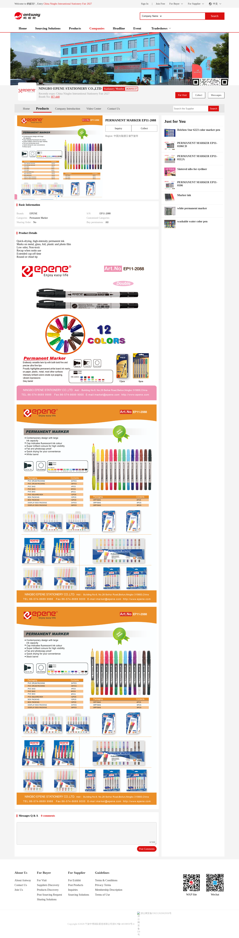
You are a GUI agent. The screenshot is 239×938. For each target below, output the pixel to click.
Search (213, 108)
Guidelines (102, 872)
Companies (96, 28)
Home (23, 28)
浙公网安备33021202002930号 (156, 913)
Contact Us (113, 108)
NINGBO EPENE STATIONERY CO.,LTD (70, 88)
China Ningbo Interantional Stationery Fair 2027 (68, 3)
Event (137, 28)
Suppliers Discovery (48, 885)
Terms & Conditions (106, 880)
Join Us (19, 889)
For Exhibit (74, 880)
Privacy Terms (103, 885)
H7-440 (55, 96)
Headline (119, 28)
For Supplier (76, 872)
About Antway (23, 880)
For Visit (182, 95)
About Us (21, 872)
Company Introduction (67, 108)
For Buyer (44, 872)
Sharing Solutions (47, 899)
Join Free (160, 3)
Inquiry (118, 128)
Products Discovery (48, 889)
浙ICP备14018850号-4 (123, 924)
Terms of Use (102, 894)
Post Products (75, 885)
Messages (216, 95)
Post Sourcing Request (49, 894)
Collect (198, 95)
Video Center (93, 108)
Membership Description (108, 889)
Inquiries (73, 889)
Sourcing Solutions (48, 28)
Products (75, 28)
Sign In (144, 3)
